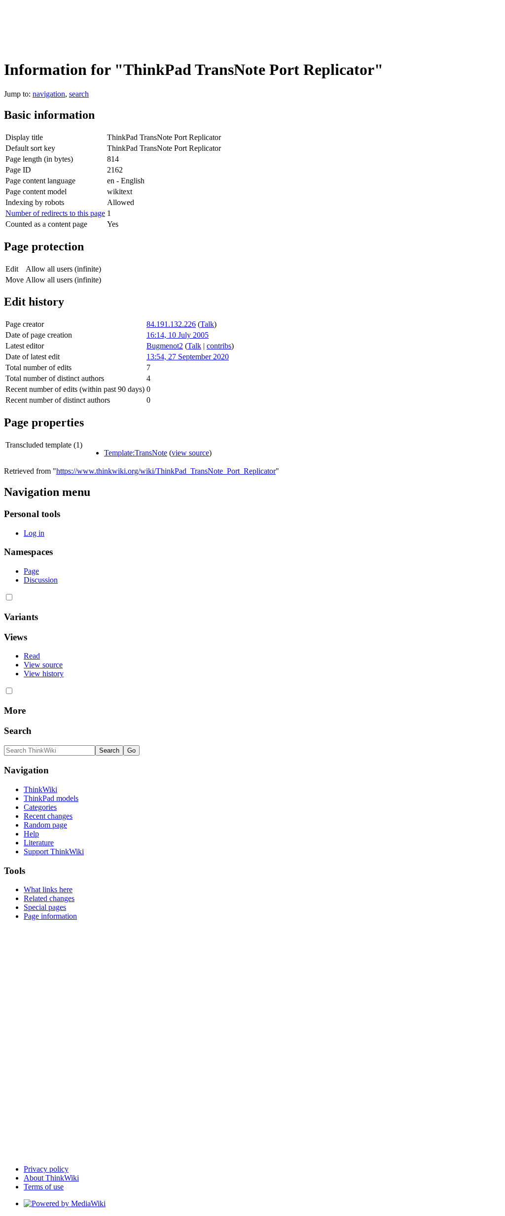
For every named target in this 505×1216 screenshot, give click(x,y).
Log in (34, 533)
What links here (48, 889)
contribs (219, 346)
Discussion (41, 580)
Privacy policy (46, 1169)
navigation (49, 94)
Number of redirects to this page (55, 213)
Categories (40, 807)
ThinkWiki (40, 789)
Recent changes (48, 816)
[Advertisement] (183, 26)
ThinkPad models (51, 798)
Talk (207, 324)
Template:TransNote (135, 453)
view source (190, 453)
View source (43, 664)
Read (32, 656)
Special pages (45, 907)
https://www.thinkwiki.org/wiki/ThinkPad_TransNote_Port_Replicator (166, 471)
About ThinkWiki (51, 1178)
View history (44, 673)
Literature (39, 842)
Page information (50, 916)
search (79, 94)
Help (31, 834)
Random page (45, 825)
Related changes (49, 898)
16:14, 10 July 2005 (177, 335)
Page (31, 571)
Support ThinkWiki (54, 851)
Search (18, 731)
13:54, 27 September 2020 (187, 356)
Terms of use (44, 1186)
